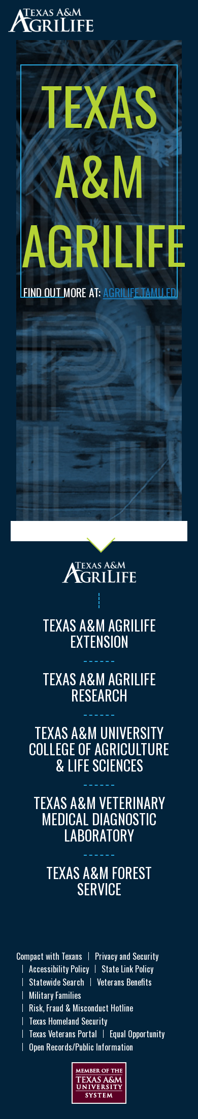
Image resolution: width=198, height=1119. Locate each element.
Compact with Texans (49, 956)
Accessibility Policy (59, 969)
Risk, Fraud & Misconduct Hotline (81, 1008)
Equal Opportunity (137, 1034)
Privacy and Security (126, 956)
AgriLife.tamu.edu (142, 292)
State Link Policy (127, 969)
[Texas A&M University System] (99, 1081)
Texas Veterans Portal (63, 1034)
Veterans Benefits (124, 982)
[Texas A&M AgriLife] (50, 19)
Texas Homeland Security (68, 1021)
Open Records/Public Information (81, 1047)
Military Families (55, 995)
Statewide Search (56, 982)
